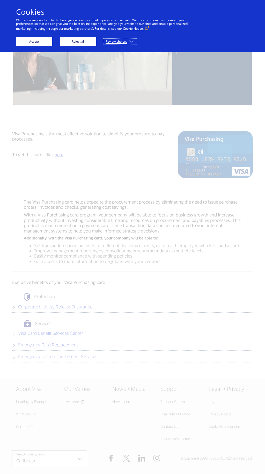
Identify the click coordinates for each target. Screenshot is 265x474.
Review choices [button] (116, 41)
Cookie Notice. (133, 28)
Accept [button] (34, 41)
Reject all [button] (78, 41)
